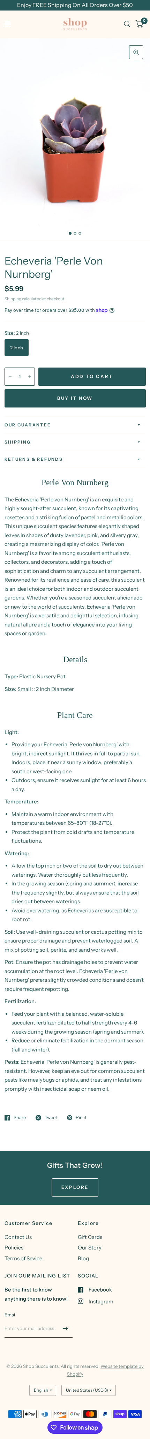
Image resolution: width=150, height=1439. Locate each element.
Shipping (13, 298)
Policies (14, 1247)
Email (10, 1314)
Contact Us (18, 1237)
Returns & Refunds (34, 459)
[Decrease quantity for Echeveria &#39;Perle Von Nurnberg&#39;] (10, 376)
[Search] (127, 24)
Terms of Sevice (23, 1258)
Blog (83, 1258)
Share (20, 1118)
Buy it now (75, 398)
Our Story (90, 1247)
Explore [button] (75, 1187)
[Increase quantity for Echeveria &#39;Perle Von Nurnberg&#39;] (29, 376)
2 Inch (16, 347)
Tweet (51, 1118)
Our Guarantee (28, 424)
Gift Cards (90, 1237)
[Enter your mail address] (66, 1329)
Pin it (81, 1118)
